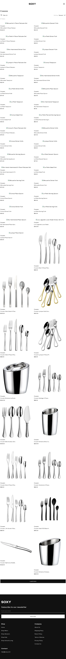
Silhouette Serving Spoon (7, 159)
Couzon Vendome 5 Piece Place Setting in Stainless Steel (42, 485)
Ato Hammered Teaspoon (41, 106)
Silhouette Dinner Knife (40, 132)
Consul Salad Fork (5, 119)
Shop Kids (4, 637)
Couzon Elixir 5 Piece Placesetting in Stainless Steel (42, 268)
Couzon (2, 26)
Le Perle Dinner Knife (6, 93)
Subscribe (33, 616)
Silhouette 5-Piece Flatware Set (8, 28)
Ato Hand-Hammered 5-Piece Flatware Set (8, 172)
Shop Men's (4, 630)
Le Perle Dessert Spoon (40, 159)
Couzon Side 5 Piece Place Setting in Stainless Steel (8, 354)
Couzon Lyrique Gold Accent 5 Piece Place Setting (42, 311)
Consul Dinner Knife (6, 146)
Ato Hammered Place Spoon (8, 224)
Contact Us (38, 644)
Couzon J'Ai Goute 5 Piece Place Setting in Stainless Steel (8, 528)
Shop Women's (5, 634)
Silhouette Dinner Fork (40, 185)
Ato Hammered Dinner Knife (42, 80)
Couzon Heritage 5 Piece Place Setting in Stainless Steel (42, 398)
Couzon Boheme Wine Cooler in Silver (42, 441)
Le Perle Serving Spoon (40, 198)
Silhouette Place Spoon (40, 93)
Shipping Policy (39, 630)
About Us (37, 627)
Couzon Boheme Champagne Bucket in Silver (42, 572)
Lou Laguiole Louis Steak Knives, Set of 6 (42, 224)
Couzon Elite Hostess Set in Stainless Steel (8, 441)
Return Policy (38, 634)
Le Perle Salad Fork (39, 172)
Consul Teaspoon (39, 67)
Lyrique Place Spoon (6, 237)
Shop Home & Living (7, 640)
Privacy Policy (39, 640)
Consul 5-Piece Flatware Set (8, 132)
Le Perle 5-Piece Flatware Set (8, 41)
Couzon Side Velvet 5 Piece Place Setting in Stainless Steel (8, 311)
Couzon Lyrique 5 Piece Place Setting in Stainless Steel (42, 354)
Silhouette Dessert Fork (40, 28)
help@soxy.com (5, 652)
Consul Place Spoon (6, 198)
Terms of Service (39, 637)
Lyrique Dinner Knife (39, 146)
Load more (33, 581)
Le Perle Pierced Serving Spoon (42, 119)
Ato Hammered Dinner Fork (8, 54)
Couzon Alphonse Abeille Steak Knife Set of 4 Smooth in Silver (8, 562)
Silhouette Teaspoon (6, 80)
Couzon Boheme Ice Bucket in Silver (8, 398)
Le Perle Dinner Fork (39, 41)
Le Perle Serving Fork (40, 211)
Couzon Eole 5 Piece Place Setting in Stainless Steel (8, 485)
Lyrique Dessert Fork (40, 54)
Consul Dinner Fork (5, 211)
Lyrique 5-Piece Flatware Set (8, 67)
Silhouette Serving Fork (7, 185)
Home (3, 627)
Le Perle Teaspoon (5, 106)
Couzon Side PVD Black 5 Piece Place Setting (42, 528)
